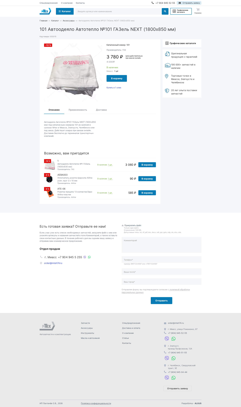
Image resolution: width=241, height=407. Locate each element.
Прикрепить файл (132, 225)
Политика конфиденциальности (96, 403)
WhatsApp (89, 257)
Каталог (66, 11)
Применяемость (78, 109)
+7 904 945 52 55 (165, 3)
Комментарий (130, 240)
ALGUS (198, 403)
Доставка (101, 109)
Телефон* (128, 260)
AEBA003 (62, 174)
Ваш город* (129, 282)
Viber (84, 257)
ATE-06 (61, 188)
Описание (54, 109)
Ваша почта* (130, 272)
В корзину (116, 78)
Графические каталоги (182, 11)
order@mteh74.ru (53, 263)
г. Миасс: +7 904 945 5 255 (63, 257)
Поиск (165, 11)
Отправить (161, 300)
